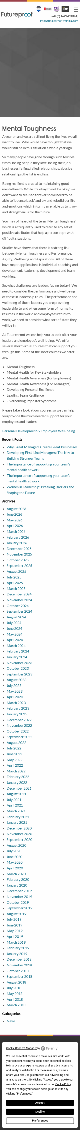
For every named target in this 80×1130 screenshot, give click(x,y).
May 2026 (14, 520)
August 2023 (16, 679)
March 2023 (16, 702)
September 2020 (19, 839)
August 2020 (16, 845)
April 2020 (15, 868)
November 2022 (19, 725)
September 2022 (19, 737)
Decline (40, 1111)
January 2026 (17, 543)
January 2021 (17, 822)
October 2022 (18, 731)
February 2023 (18, 708)
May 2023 (14, 691)
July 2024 (14, 622)
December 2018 (19, 959)
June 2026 (14, 514)
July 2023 (14, 685)
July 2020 (14, 851)
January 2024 (17, 657)
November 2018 (19, 965)
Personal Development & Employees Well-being (38, 431)
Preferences (40, 1120)
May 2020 (14, 862)
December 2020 (19, 828)
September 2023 (19, 674)
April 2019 (15, 936)
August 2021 (16, 794)
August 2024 (16, 617)
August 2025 (16, 571)
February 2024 (18, 651)
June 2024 (14, 628)
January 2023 (17, 714)
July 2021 (14, 799)
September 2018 (19, 976)
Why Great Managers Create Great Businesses (42, 447)
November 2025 (19, 554)
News (11, 1021)
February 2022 (18, 776)
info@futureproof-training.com (59, 21)
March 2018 (16, 1005)
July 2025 (14, 577)
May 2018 (14, 993)
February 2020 (18, 879)
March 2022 (16, 771)
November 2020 (19, 834)
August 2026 (16, 508)
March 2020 (16, 874)
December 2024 (19, 594)
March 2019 (16, 942)
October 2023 (18, 668)
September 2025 (19, 565)
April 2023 (15, 697)
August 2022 (16, 742)
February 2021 (18, 817)
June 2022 (14, 754)
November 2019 (19, 896)
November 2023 (19, 663)
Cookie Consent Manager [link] (21, 1048)
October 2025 (18, 560)
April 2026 (15, 525)
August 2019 (16, 914)
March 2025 (16, 588)
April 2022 (15, 765)
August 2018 (16, 982)
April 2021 (15, 805)
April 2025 (15, 582)
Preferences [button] (24, 1093)
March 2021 (16, 811)
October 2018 (18, 971)
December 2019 (19, 891)
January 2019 (17, 953)
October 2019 (18, 902)
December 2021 (19, 788)
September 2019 (19, 908)
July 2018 (14, 988)
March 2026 (16, 531)
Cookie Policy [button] (63, 1084)
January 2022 (17, 782)
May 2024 (14, 634)
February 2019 (18, 948)
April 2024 (15, 640)
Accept (40, 1102)
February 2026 (18, 537)
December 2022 (19, 720)
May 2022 (14, 759)
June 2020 (14, 856)
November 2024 (19, 600)
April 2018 (15, 999)
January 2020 (17, 885)
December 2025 (19, 548)
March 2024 (16, 645)
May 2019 (14, 930)
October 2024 (18, 605)
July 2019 (14, 919)
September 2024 (19, 611)
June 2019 (14, 925)
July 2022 (14, 748)
